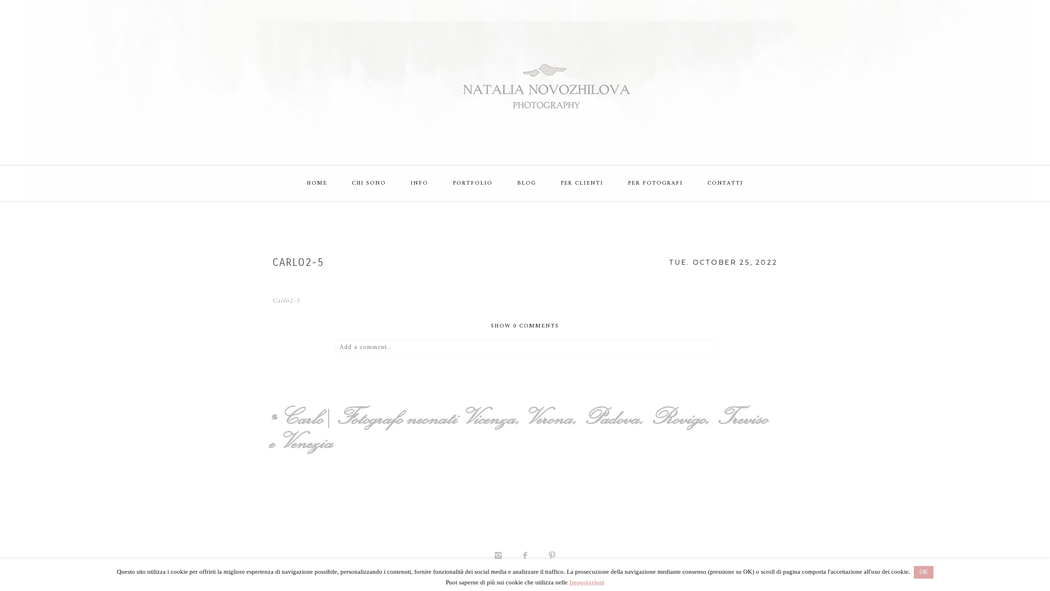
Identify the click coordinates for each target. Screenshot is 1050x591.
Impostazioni (586, 582)
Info (419, 183)
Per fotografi (655, 183)
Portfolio (473, 183)
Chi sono (369, 183)
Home (317, 183)
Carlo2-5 (286, 301)
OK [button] (924, 572)
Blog (526, 183)
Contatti (726, 183)
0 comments (525, 326)
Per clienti (582, 183)
